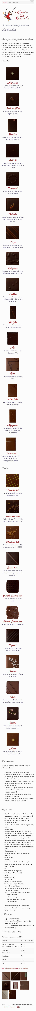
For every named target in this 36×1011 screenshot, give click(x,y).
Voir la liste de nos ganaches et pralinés (15, 968)
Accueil (5, 2)
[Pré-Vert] (23, 976)
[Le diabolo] (15, 985)
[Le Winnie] (5, 994)
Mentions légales (9, 1007)
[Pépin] (12, 994)
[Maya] (6, 976)
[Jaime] (15, 976)
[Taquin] (6, 985)
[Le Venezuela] (24, 985)
